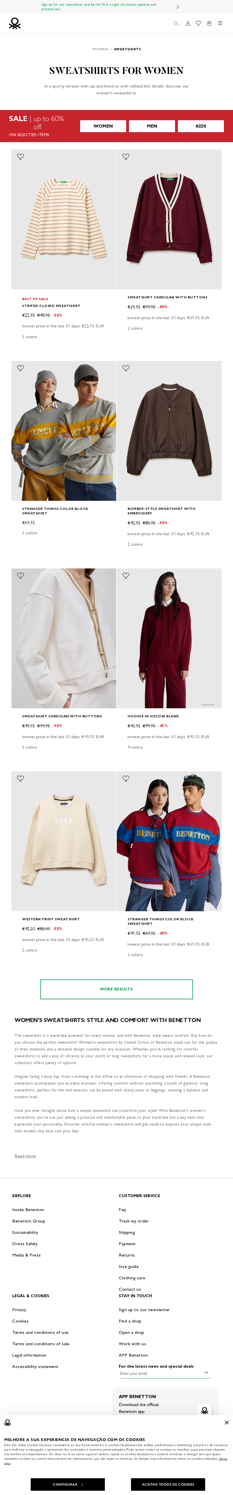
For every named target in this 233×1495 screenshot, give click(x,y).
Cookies (20, 1321)
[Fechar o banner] (227, 1423)
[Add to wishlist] (20, 157)
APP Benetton (133, 1355)
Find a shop (130, 1321)
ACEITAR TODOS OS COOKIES (168, 1484)
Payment (127, 1243)
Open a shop (131, 1332)
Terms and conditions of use (40, 1332)
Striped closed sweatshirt (51, 306)
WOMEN (103, 126)
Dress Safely (25, 1243)
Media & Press (26, 1255)
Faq (122, 1209)
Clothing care (132, 1277)
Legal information (29, 1355)
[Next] (177, 6)
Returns (127, 1255)
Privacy (19, 1309)
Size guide (129, 1266)
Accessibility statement (35, 1366)
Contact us (130, 1289)
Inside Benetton (28, 1209)
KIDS (201, 126)
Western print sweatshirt (51, 919)
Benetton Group (28, 1221)
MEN (152, 126)
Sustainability (25, 1232)
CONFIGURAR (65, 1484)
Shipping (127, 1232)
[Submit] (205, 1372)
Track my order (134, 1221)
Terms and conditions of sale (40, 1343)
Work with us (132, 1343)
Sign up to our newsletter (144, 1309)
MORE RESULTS (116, 989)
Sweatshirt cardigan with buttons (167, 297)
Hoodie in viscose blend (153, 716)
